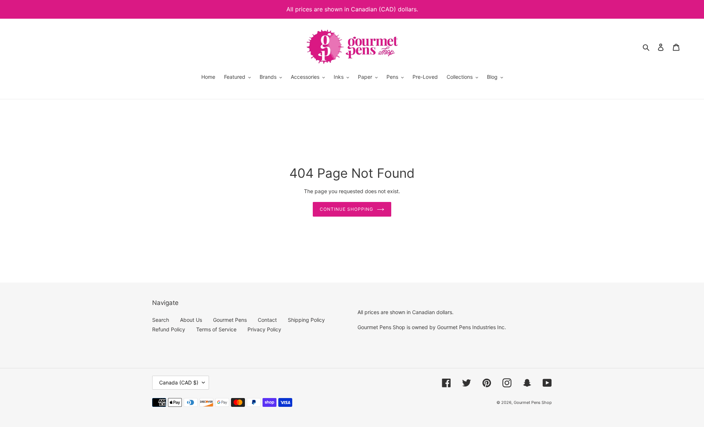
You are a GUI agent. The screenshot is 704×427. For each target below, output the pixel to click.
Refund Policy (168, 329)
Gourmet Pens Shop (533, 402)
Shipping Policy (306, 320)
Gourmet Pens (230, 320)
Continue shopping (346, 209)
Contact (267, 320)
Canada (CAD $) (178, 382)
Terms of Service (216, 329)
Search (160, 320)
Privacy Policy (264, 329)
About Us (191, 320)
